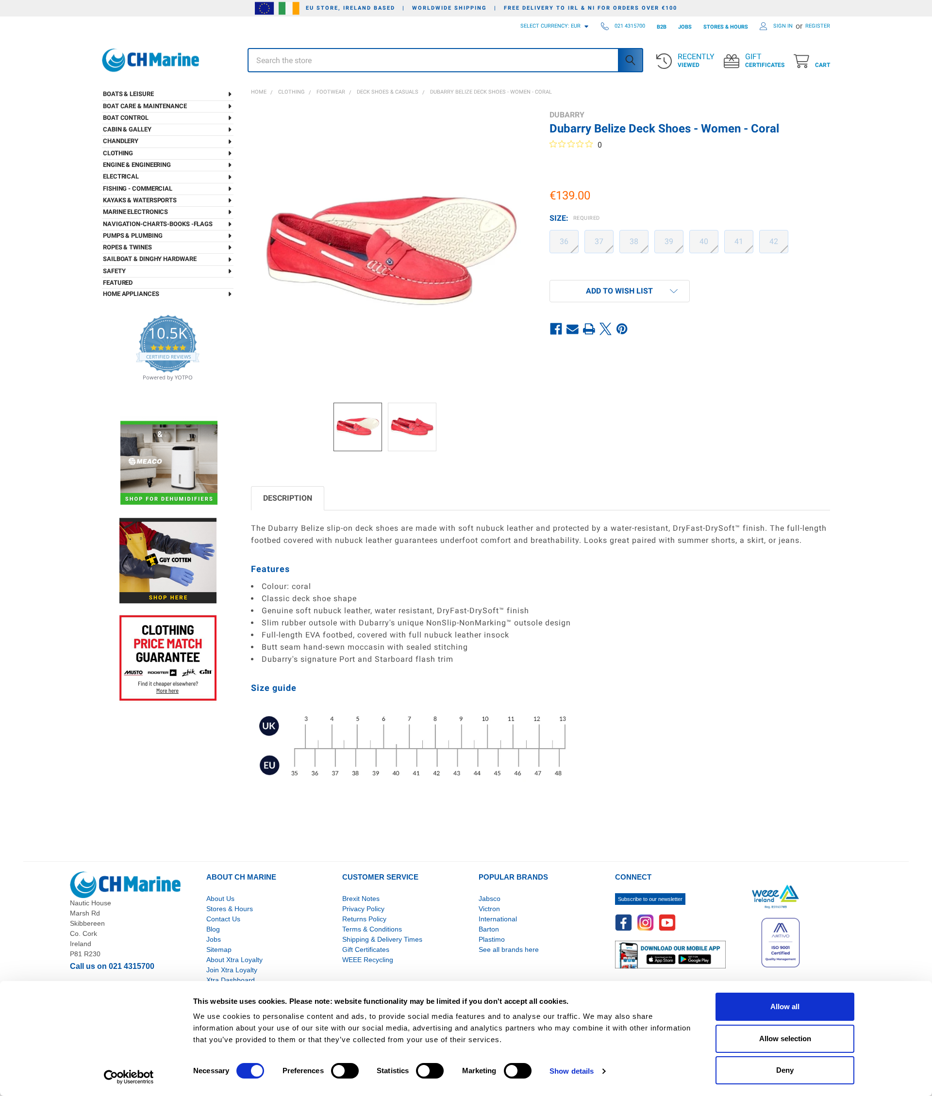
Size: (574, 218)
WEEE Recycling (367, 960)
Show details (571, 1071)
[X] (606, 329)
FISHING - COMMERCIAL (137, 188)
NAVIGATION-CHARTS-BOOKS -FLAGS (158, 224)
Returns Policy (364, 919)
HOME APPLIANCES (131, 293)
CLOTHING (118, 153)
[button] (619, 291)
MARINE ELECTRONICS (135, 211)
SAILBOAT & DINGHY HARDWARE (149, 258)
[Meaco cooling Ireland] (168, 463)
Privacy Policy (363, 909)
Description (287, 498)
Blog (213, 929)
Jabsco (489, 898)
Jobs (213, 939)
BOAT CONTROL (126, 117)
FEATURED (118, 282)
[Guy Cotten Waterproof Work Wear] (167, 560)
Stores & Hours (229, 909)
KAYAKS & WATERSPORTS (140, 200)
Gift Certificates (365, 949)
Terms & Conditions (372, 929)
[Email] (573, 329)
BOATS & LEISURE (128, 94)
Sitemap (219, 949)
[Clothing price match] (167, 657)
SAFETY (114, 271)
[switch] (345, 1071)
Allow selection (785, 1038)
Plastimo (492, 939)
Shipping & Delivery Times (382, 939)
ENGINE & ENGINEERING (137, 164)
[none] (391, 250)
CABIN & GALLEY (127, 129)
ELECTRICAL (121, 176)
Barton (489, 929)
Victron (489, 909)
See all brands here (509, 949)
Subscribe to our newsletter (650, 899)
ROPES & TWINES (127, 247)
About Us (220, 898)
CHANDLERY (120, 141)
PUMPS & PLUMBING (132, 235)
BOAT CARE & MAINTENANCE (145, 106)
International (498, 919)
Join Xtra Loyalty (231, 970)
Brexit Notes (361, 898)
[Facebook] (556, 329)
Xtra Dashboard (230, 980)
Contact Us (223, 919)
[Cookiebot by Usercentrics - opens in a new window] (128, 1077)
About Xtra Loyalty (234, 960)
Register (817, 26)
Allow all (784, 1006)
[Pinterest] (622, 329)
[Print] (589, 329)
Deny (785, 1070)
